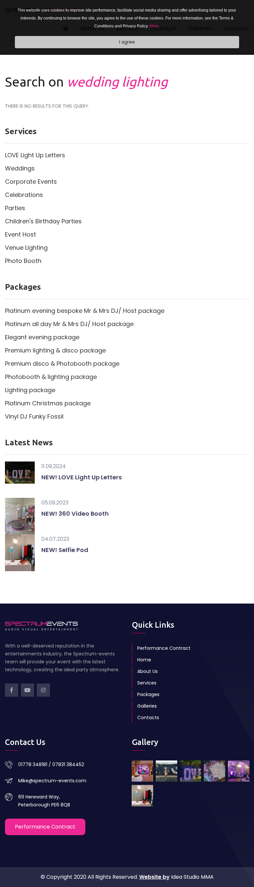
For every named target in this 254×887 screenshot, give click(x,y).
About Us (147, 671)
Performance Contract (163, 648)
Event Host (20, 234)
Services (146, 683)
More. (154, 26)
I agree (127, 42)
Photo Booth (23, 261)
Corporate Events (31, 181)
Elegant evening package (42, 337)
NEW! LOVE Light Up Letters (81, 477)
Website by (154, 877)
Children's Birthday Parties (43, 221)
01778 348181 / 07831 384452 (51, 764)
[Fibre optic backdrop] (214, 771)
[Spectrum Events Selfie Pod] (142, 795)
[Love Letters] (190, 771)
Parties (15, 208)
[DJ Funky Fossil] (166, 771)
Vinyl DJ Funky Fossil (34, 416)
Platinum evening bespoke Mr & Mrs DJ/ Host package (84, 311)
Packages (148, 694)
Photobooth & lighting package (51, 377)
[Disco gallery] (142, 771)
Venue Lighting (26, 247)
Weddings (20, 168)
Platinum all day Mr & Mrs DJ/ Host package (69, 324)
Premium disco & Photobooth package (62, 363)
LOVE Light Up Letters (35, 155)
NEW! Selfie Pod (64, 550)
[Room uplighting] (238, 771)
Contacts (148, 717)
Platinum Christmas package (48, 403)
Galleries (147, 706)
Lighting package (30, 390)
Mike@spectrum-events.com (52, 780)
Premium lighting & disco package (55, 350)
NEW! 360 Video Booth (75, 513)
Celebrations (24, 195)
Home (144, 659)
